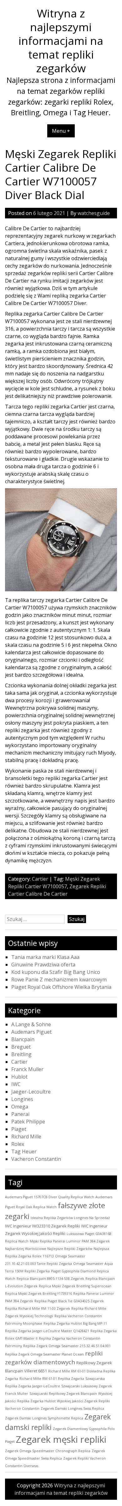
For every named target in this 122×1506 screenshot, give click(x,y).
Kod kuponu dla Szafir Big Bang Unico (55, 972)
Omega (19, 1106)
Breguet (21, 1046)
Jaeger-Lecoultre (31, 1091)
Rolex (17, 1144)
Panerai (20, 1114)
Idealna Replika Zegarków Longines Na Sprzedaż (70, 1218)
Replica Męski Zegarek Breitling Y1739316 (38, 1293)
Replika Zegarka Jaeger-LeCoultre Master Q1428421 (47, 1331)
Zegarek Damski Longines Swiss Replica (72, 1408)
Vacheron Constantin (36, 1159)
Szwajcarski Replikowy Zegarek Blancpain (63, 1393)
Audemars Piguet (31, 1031)
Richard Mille (26, 1136)
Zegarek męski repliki (61, 1439)
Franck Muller (27, 1069)
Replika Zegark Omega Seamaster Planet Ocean (44, 1354)
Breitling (21, 1054)
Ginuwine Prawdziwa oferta (43, 964)
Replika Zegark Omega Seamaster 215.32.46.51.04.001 (67, 1346)
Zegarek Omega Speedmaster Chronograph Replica (47, 1451)
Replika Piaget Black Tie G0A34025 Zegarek (69, 1301)
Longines (22, 1099)
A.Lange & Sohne (31, 1024)
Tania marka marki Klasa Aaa (45, 957)
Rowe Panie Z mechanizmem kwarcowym (59, 979)
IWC (16, 1084)
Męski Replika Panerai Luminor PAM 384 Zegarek (70, 1241)
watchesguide (94, 213)
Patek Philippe (28, 1121)
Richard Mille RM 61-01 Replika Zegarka (51, 1378)
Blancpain (22, 1039)
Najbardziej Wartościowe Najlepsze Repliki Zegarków (48, 1248)
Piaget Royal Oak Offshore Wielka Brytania (61, 987)
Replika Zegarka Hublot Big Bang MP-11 (75, 1323)
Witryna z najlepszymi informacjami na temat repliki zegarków (60, 40)
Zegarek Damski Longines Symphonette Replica (44, 1418)
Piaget (18, 1129)
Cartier (40, 878)
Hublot (19, 1076)
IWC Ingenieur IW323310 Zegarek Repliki (42, 1226)
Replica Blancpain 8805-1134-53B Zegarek (50, 1278)
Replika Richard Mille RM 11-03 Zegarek (37, 1308)
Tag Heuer (24, 1151)
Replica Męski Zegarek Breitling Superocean (75, 1286)
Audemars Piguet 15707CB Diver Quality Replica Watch (49, 1197)
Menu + (61, 130)
